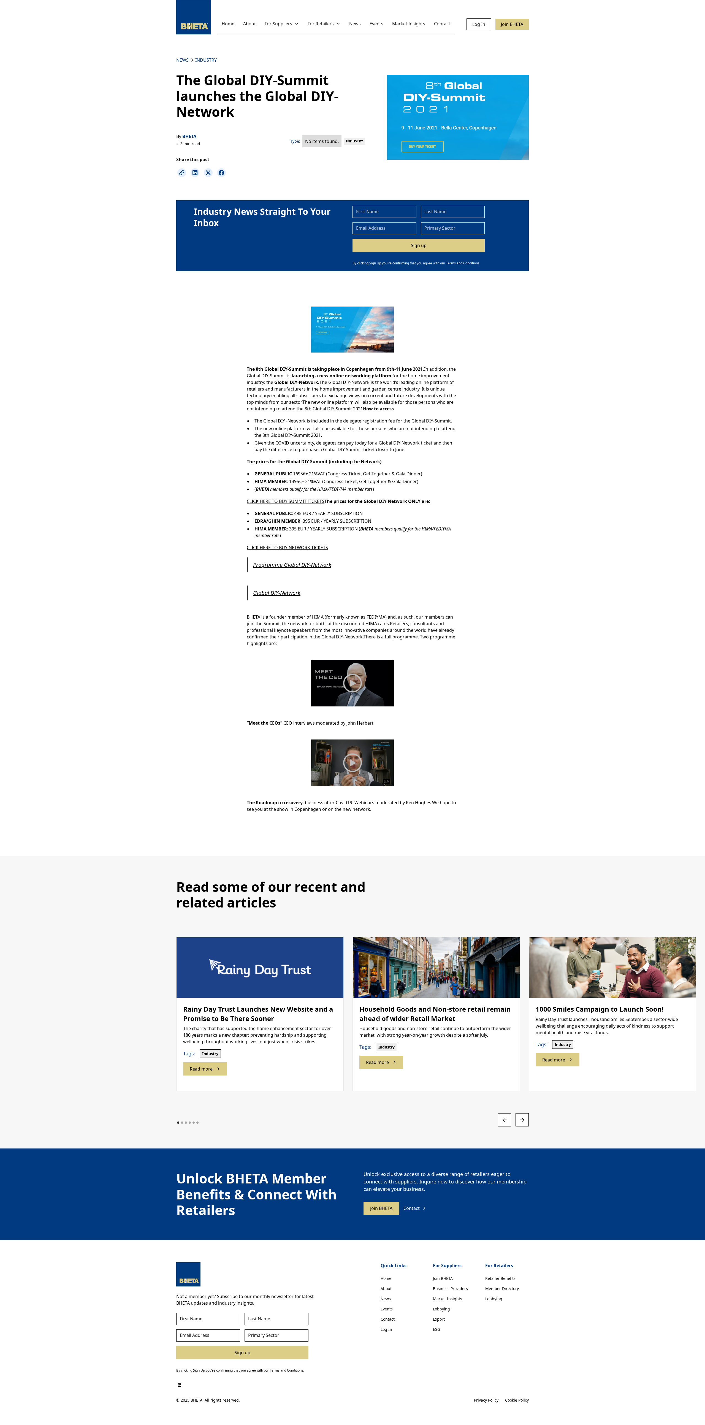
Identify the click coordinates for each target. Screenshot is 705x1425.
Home (228, 24)
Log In (478, 24)
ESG (436, 1329)
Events (376, 24)
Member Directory (502, 1288)
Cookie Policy (517, 1400)
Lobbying (441, 1309)
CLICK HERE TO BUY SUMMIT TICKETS (285, 501)
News (355, 24)
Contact (442, 24)
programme (405, 637)
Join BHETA (512, 24)
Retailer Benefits (500, 1278)
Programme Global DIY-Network (292, 564)
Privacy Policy (486, 1400)
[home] (193, 17)
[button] (281, 24)
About (249, 24)
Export (439, 1319)
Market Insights (408, 24)
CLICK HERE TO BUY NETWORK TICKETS (287, 547)
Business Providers (450, 1288)
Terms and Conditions (462, 263)
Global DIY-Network (276, 593)
